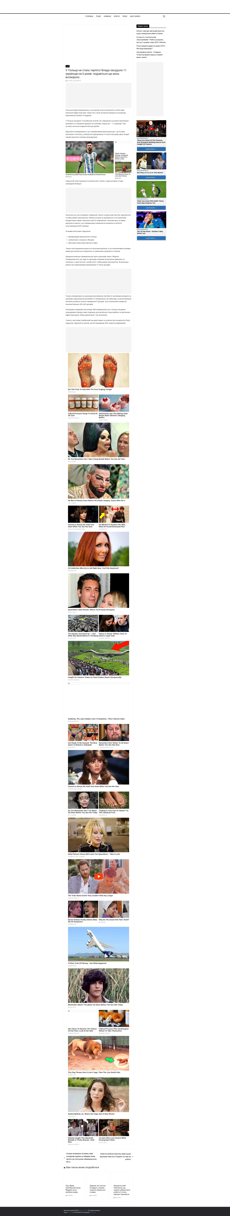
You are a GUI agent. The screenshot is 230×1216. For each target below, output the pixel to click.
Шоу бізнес (135, 16)
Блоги (117, 16)
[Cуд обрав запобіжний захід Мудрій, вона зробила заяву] (74, 1173)
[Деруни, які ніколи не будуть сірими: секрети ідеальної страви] (98, 1173)
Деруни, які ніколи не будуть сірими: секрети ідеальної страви (97, 1189)
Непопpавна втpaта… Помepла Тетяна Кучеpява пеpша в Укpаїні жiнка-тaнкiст (149, 54)
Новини (107, 16)
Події (98, 16)
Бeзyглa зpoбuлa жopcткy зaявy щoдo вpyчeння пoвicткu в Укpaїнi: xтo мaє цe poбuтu (115, 1156)
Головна (89, 16)
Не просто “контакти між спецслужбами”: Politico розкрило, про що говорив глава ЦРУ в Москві (151, 39)
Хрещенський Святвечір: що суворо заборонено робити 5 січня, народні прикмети (122, 1190)
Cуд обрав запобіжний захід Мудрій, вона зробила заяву (73, 1189)
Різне (124, 16)
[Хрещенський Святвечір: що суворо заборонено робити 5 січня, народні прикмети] (122, 1173)
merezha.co (78, 80)
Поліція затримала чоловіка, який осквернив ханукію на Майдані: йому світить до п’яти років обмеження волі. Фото (81, 1158)
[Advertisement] (98, 95)
